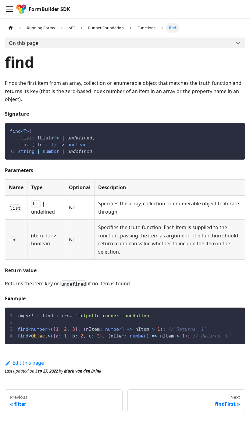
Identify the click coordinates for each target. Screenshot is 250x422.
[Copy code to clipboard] (238, 130)
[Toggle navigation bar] (9, 9)
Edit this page (28, 362)
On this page (23, 43)
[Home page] (10, 28)
